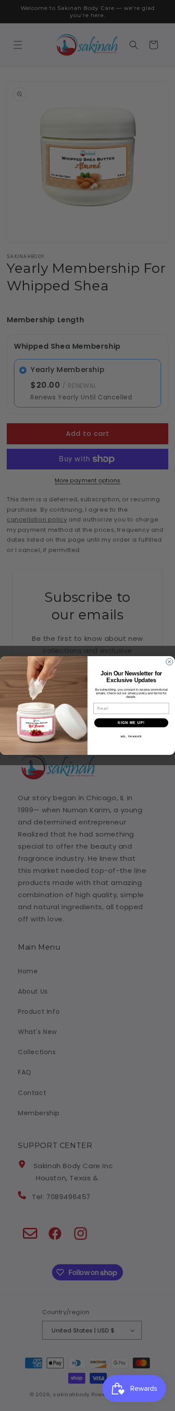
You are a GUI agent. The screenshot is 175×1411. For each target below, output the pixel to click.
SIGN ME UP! (131, 723)
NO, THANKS (131, 736)
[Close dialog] (169, 661)
